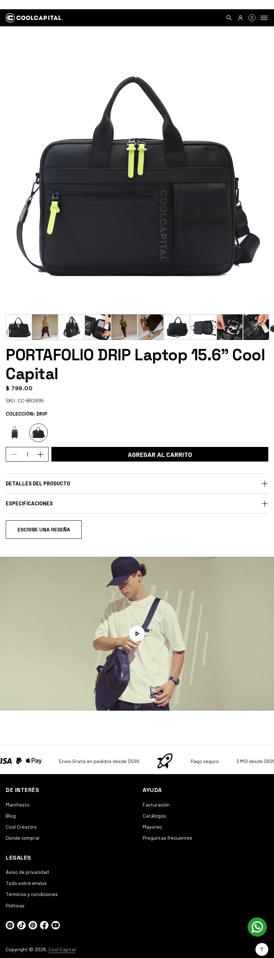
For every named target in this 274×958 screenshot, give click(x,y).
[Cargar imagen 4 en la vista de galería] (98, 327)
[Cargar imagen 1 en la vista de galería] (18, 327)
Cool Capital (62, 949)
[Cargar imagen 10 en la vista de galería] (256, 327)
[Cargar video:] (137, 634)
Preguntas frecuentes (167, 838)
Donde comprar (23, 838)
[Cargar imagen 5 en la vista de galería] (124, 327)
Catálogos (154, 816)
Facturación (156, 805)
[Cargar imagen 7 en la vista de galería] (177, 327)
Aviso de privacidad (27, 872)
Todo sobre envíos (26, 883)
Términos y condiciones (32, 894)
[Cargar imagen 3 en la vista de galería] (71, 327)
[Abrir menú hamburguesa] (264, 18)
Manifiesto (18, 805)
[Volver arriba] (261, 949)
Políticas (15, 905)
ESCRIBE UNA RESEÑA (43, 529)
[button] (229, 18)
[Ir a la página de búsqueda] (229, 18)
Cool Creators (21, 827)
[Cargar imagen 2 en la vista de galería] (45, 327)
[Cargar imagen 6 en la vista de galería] (150, 327)
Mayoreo (152, 827)
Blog (11, 816)
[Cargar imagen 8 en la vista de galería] (203, 327)
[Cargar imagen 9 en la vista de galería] (230, 327)
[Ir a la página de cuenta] (240, 18)
